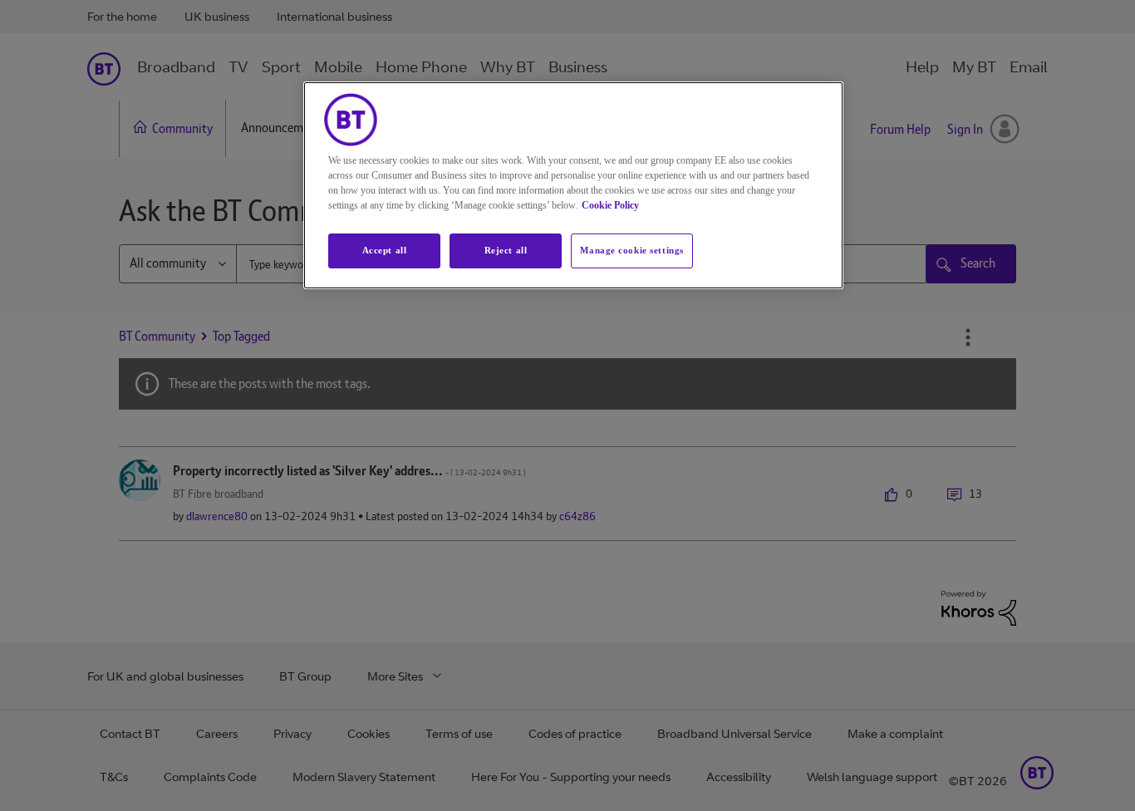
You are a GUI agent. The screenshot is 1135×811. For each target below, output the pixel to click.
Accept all (384, 250)
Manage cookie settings (632, 250)
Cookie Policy (610, 205)
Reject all (506, 250)
